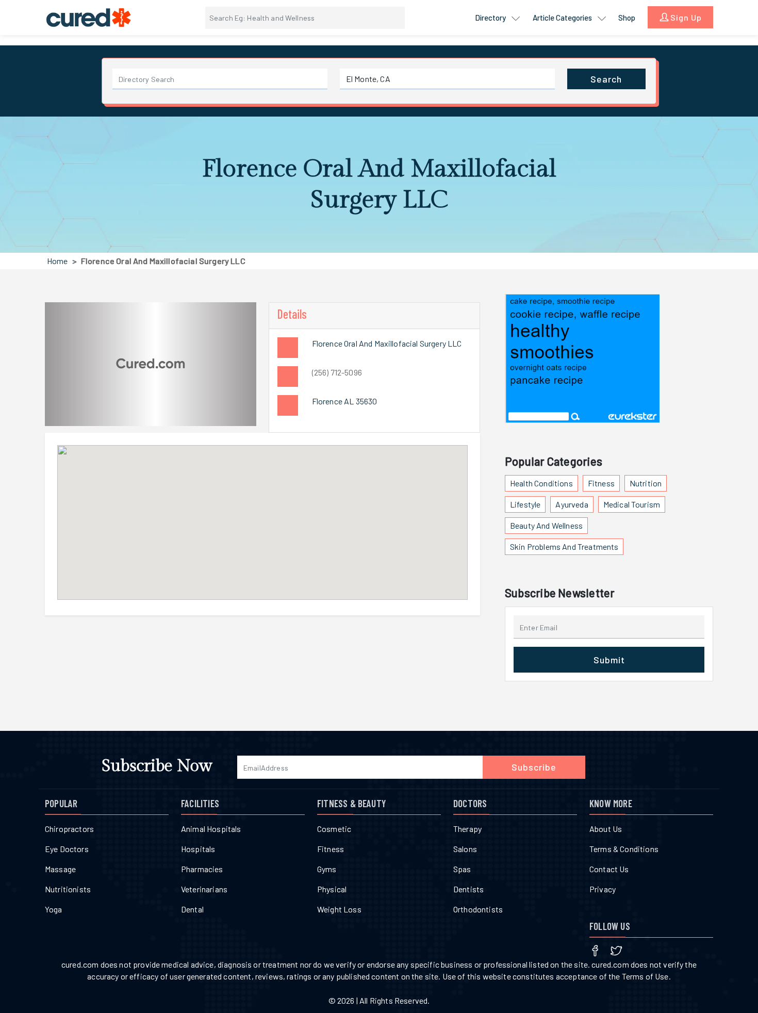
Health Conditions (541, 483)
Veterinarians (204, 889)
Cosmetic (334, 829)
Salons (465, 849)
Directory (491, 17)
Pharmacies (202, 869)
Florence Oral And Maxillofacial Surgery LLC (387, 343)
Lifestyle (525, 504)
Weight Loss (339, 909)
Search (606, 79)
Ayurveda (571, 504)
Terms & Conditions (623, 849)
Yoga (53, 909)
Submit (609, 659)
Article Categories (563, 17)
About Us (605, 829)
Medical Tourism (631, 504)
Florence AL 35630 (344, 401)
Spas (462, 869)
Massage (60, 869)
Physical (332, 889)
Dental (192, 909)
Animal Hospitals (211, 829)
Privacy (602, 889)
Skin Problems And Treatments (564, 546)
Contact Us (609, 869)
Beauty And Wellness (546, 525)
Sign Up (685, 17)
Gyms (327, 869)
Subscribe (534, 767)
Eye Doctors (67, 849)
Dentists (468, 889)
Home (57, 261)
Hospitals (198, 849)
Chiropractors (69, 829)
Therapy (467, 829)
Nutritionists (68, 889)
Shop (626, 17)
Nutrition (646, 483)
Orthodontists (478, 909)
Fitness (601, 483)
